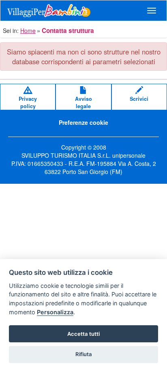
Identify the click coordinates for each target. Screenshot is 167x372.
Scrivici (139, 98)
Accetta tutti (83, 334)
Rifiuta (83, 354)
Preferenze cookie (83, 122)
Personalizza (55, 312)
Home (28, 30)
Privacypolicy (28, 102)
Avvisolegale (83, 102)
